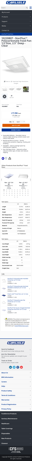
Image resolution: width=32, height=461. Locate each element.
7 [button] (20, 190)
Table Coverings (7, 429)
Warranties (5, 400)
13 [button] (9, 192)
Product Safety (6, 391)
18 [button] (23, 192)
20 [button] (28, 192)
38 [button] (23, 195)
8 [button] (23, 190)
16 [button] (17, 192)
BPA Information (7, 377)
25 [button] (15, 194)
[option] (8, 180)
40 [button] (28, 195)
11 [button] (4, 192)
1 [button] (4, 190)
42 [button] (17, 197)
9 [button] (25, 190)
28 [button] (23, 194)
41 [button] (15, 197)
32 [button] (7, 195)
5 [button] (15, 190)
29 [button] (25, 194)
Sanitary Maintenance (9, 419)
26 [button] (17, 194)
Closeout (4, 443)
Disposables (5, 433)
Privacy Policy (6, 409)
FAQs (3, 386)
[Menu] (30, 8)
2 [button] (7, 190)
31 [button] (4, 195)
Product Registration (8, 404)
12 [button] (7, 192)
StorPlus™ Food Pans (7, 34)
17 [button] (20, 192)
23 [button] (9, 194)
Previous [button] (1, 180)
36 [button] (17, 195)
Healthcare (5, 424)
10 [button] (28, 190)
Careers (4, 382)
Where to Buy (16, 130)
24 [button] (12, 194)
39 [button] (25, 195)
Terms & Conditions (8, 395)
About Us (4, 373)
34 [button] (12, 195)
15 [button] (15, 192)
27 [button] (20, 194)
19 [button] (25, 192)
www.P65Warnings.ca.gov (21, 326)
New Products (6, 438)
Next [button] (30, 180)
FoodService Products (9, 414)
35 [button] (15, 195)
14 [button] (12, 192)
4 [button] (12, 190)
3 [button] (9, 190)
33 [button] (9, 195)
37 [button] (20, 195)
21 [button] (4, 194)
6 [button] (17, 190)
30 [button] (28, 194)
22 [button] (7, 194)
